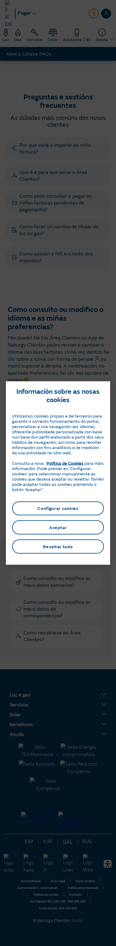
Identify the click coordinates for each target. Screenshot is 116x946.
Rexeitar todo (58, 546)
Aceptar (58, 527)
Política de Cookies (65, 463)
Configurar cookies (58, 508)
